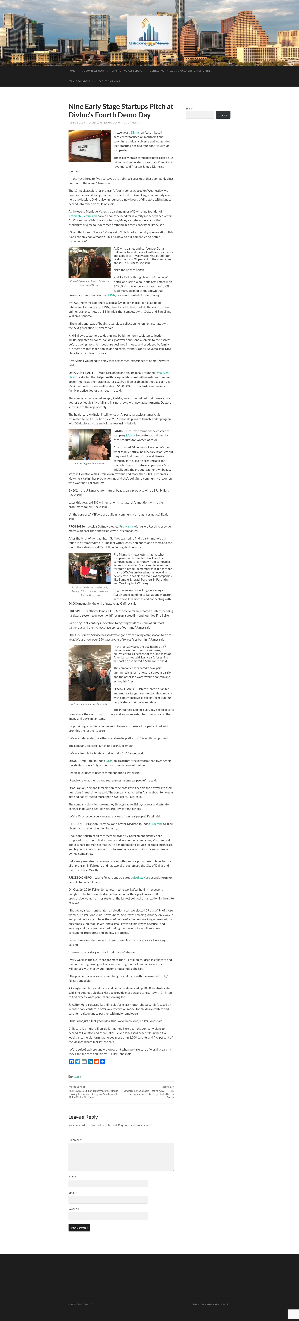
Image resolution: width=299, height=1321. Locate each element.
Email (73, 1192)
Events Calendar (109, 81)
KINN (111, 295)
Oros (109, 760)
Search (189, 108)
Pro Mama (126, 526)
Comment (75, 1139)
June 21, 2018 (77, 122)
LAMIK (130, 435)
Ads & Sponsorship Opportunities (191, 71)
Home (72, 71)
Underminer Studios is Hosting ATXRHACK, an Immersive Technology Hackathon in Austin (149, 1092)
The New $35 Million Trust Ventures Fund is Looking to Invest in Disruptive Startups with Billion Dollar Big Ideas (93, 1092)
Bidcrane (157, 824)
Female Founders (79, 81)
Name (73, 1176)
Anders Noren (214, 1304)
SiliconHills (84, 1304)
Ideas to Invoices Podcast (127, 71)
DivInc (135, 132)
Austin (77, 1076)
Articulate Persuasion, (83, 216)
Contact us (157, 71)
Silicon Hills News (93, 71)
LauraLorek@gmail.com (104, 122)
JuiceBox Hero (141, 877)
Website (74, 1208)
